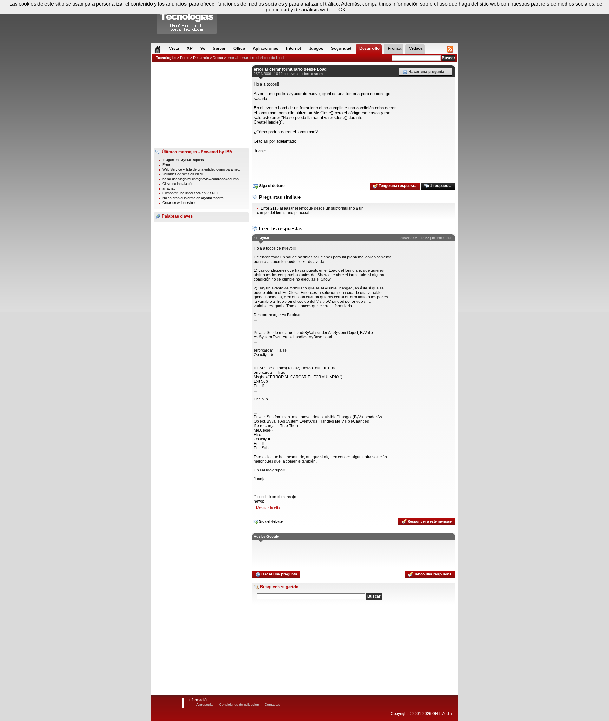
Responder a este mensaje (429, 521)
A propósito (204, 704)
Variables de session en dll (182, 174)
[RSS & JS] (450, 49)
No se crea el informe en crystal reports (193, 198)
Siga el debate (271, 186)
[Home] (157, 49)
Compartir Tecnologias (187, 18)
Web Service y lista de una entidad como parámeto (201, 169)
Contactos (272, 704)
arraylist (168, 188)
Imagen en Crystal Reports (183, 160)
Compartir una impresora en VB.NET (190, 193)
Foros (184, 58)
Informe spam (312, 73)
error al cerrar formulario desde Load (255, 58)
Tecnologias (166, 58)
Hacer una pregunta (426, 71)
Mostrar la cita (268, 508)
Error (166, 164)
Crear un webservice (178, 203)
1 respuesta (440, 186)
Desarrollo (201, 58)
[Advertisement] (201, 105)
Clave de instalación (177, 183)
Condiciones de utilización (239, 704)
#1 (256, 238)
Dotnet (218, 58)
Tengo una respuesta (397, 186)
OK (342, 9)
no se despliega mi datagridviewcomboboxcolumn (200, 179)
